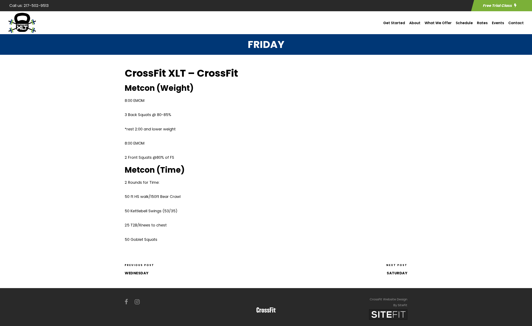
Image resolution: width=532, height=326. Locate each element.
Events (498, 22)
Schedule (464, 22)
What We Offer (438, 22)
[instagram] (137, 301)
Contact (516, 22)
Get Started (394, 22)
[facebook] (126, 301)
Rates (482, 22)
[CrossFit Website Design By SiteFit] (388, 314)
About (414, 22)
